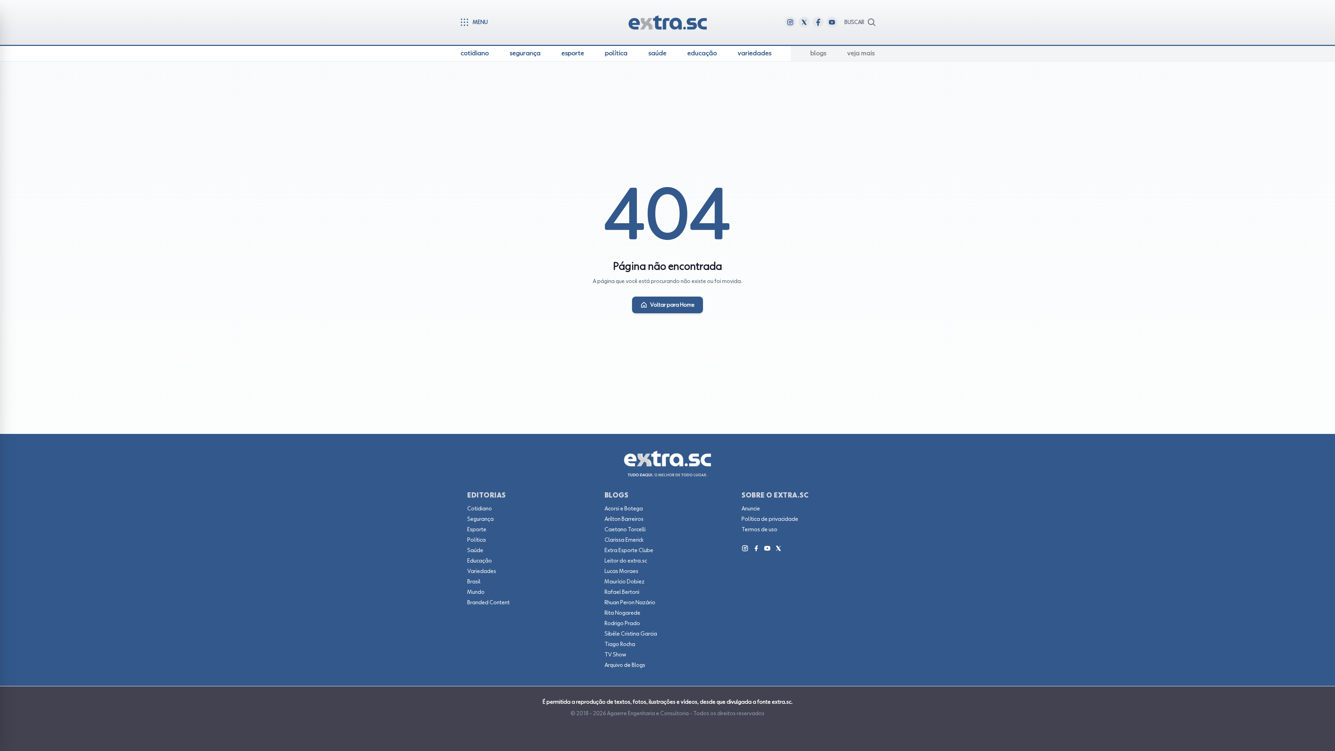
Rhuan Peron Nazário (630, 602)
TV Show (615, 655)
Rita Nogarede (622, 613)
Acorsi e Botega (624, 508)
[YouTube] (767, 548)
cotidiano (475, 53)
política (616, 53)
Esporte (476, 529)
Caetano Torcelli (625, 529)
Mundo (476, 592)
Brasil (473, 582)
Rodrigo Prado (622, 623)
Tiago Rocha (620, 644)
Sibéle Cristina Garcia (631, 634)
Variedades (481, 571)
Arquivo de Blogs (625, 665)
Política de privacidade (770, 519)
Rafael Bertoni (622, 592)
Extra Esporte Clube (629, 550)
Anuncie (751, 508)
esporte (572, 53)
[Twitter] (778, 548)
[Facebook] (756, 548)
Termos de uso (759, 529)
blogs (818, 53)
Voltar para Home (672, 305)
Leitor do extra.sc (626, 561)
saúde (657, 53)
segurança (525, 53)
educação (702, 53)
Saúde (475, 550)
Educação (479, 561)
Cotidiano (479, 508)
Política (476, 540)
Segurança (480, 519)
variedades (754, 53)
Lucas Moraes (621, 571)
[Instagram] (745, 548)
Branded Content (488, 602)
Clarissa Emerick (624, 540)
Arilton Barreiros (624, 519)
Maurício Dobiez (625, 582)
